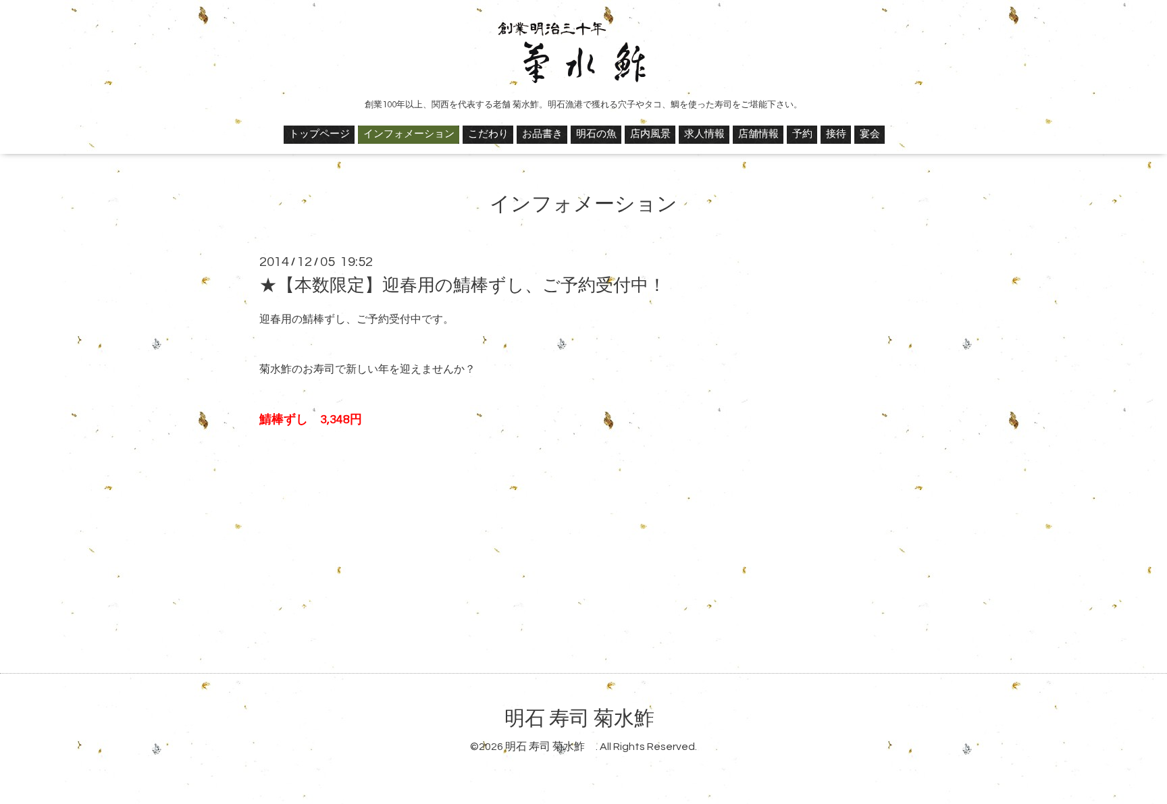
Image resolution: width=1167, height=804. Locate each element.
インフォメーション (409, 134)
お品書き (542, 134)
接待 (836, 134)
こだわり (488, 134)
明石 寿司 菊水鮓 (589, 718)
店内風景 (650, 134)
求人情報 (704, 134)
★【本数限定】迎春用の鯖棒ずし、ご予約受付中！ (462, 285)
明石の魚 (596, 134)
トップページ (319, 134)
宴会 (870, 134)
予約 (802, 134)
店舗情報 (758, 134)
